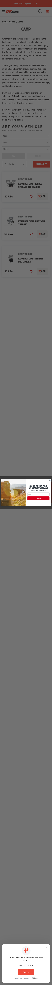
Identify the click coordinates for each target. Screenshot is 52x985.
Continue (38, 498)
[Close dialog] (49, 481)
